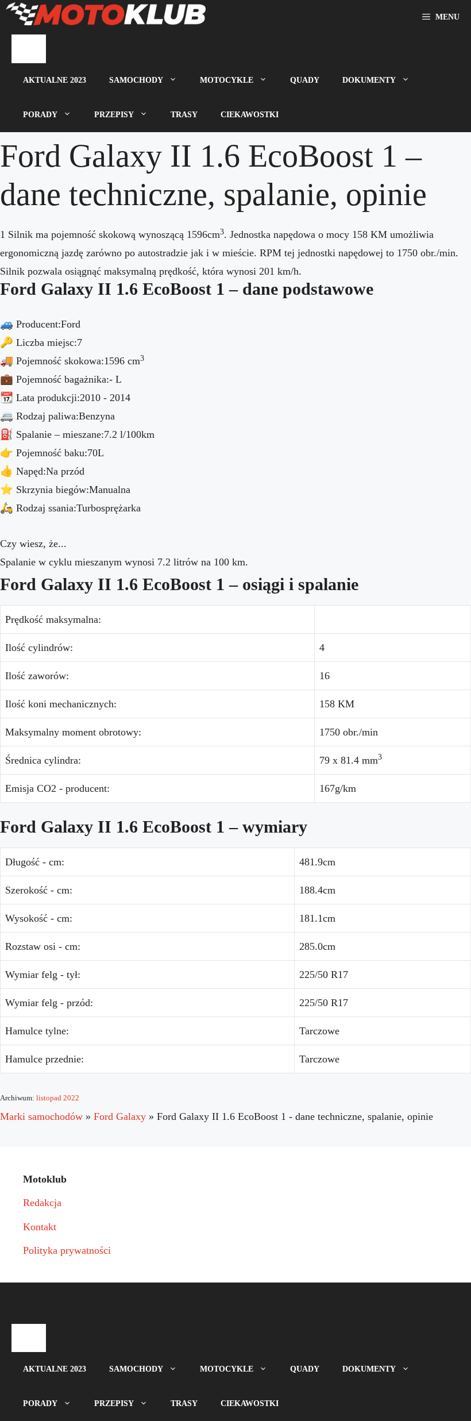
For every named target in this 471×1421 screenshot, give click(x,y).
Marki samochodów (41, 1116)
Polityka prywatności (67, 1250)
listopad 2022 (57, 1097)
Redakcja (42, 1202)
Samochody (136, 80)
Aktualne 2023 (54, 80)
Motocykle (226, 80)
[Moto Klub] (106, 17)
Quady (304, 80)
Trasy (184, 114)
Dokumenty (369, 80)
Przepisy (114, 114)
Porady (40, 114)
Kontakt (39, 1227)
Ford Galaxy (120, 1116)
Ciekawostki (250, 114)
